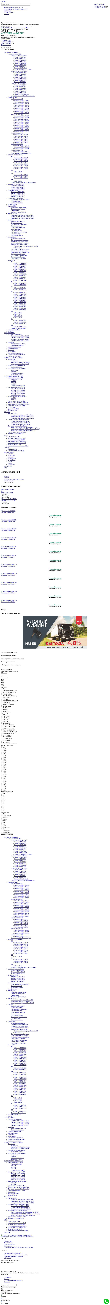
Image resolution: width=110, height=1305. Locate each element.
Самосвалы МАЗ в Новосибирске (21, 153)
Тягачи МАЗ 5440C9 (20, 60)
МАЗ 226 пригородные (18, 395)
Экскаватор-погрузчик (14, 356)
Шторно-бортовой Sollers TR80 (20, 421)
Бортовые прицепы (16, 223)
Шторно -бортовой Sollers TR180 (20, 424)
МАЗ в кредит (8, 1242)
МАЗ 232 (13, 398)
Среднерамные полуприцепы (19, 240)
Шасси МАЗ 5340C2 (20, 269)
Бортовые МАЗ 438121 (21, 161)
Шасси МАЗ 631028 (20, 288)
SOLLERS (7, 412)
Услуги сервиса (12, 449)
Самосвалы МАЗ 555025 (21, 103)
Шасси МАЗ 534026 (20, 268)
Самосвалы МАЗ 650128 (21, 130)
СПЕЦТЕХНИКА (9, 333)
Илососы (13, 371)
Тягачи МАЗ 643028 (20, 82)
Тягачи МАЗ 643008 (20, 74)
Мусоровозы (11, 359)
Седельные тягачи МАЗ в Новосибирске (23, 96)
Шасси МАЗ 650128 (20, 299)
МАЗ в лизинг (8, 1241)
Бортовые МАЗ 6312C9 (21, 178)
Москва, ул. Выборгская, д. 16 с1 (13, 7)
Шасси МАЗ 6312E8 (20, 302)
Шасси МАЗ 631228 (20, 303)
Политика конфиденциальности (13, 1280)
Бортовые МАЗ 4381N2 (21, 164)
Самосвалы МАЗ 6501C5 (21, 128)
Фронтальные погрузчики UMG (17, 441)
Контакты (3, 1)
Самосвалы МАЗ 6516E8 (21, 148)
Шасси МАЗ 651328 (20, 306)
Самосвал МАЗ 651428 (21, 142)
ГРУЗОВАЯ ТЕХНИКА (11, 52)
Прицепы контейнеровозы (19, 224)
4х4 (12, 281)
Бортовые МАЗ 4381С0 (21, 165)
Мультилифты (12, 351)
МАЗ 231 (13, 399)
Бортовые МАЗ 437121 (21, 158)
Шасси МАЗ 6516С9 (20, 323)
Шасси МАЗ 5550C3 (20, 274)
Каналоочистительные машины (17, 368)
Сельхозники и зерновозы (15, 198)
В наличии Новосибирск (18, 328)
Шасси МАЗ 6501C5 (20, 300)
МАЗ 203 (13, 381)
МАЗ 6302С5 (18, 316)
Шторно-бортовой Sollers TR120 (20, 422)
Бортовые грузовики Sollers (16, 184)
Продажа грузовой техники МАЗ (14, 479)
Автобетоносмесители (14, 347)
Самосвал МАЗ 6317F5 (21, 140)
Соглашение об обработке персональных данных (18, 1247)
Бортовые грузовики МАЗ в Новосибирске (23, 182)
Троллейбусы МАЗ (13, 409)
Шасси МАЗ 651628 (20, 320)
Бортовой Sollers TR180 (18, 189)
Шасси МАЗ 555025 (20, 277)
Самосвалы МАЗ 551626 (21, 116)
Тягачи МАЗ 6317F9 (20, 89)
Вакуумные (14, 370)
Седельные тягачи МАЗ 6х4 (19, 71)
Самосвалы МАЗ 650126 (21, 131)
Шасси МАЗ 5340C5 (20, 272)
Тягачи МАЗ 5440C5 (20, 58)
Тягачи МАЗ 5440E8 (20, 65)
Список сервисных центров (16, 450)
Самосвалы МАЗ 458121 (21, 108)
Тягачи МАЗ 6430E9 (20, 77)
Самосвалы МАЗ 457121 (21, 106)
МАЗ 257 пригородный (18, 390)
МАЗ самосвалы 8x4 (17, 144)
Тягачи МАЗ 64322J (20, 91)
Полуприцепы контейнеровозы (20, 249)
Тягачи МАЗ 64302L (20, 75)
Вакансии (10, 457)
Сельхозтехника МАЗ (14, 330)
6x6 (12, 179)
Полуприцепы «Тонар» (18, 257)
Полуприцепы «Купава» (18, 254)
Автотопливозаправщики (15, 353)
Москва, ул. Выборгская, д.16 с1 (13, 1253)
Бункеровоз (14, 360)
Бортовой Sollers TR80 (17, 185)
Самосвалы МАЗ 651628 (21, 145)
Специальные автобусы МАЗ (16, 405)
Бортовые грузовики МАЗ (15, 154)
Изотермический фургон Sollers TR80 (22, 215)
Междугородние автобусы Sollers (17, 426)
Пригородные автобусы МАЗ (16, 387)
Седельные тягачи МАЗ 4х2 (19, 55)
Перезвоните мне (6, 45)
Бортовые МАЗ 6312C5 (21, 176)
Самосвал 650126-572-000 (8, 500)
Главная (6, 476)
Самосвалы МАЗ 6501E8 (21, 117)
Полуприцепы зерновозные (19, 255)
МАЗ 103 (13, 382)
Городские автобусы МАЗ (15, 378)
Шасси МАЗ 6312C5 (20, 294)
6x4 (12, 291)
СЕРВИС (7, 447)
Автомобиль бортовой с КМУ (16, 354)
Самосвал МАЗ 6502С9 (21, 134)
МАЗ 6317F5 (18, 314)
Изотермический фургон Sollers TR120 (22, 216)
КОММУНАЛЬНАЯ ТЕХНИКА (13, 357)
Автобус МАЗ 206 (16, 379)
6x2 (12, 170)
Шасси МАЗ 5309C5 (20, 285)
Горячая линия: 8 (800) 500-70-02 (13, 1256)
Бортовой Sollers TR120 (18, 187)
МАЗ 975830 (18, 247)
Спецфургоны (15, 210)
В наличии (7, 1232)
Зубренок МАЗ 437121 (17, 196)
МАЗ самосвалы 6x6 (17, 133)
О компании (11, 455)
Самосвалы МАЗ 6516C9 (21, 147)
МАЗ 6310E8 (18, 171)
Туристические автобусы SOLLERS (18, 402)
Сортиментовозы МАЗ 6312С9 (20, 337)
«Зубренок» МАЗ (13, 190)
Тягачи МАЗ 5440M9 (20, 68)
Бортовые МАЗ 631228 (21, 175)
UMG (5, 435)
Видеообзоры (11, 460)
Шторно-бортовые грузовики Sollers (18, 419)
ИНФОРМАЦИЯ (9, 452)
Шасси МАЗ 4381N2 (20, 264)
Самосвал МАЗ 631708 (21, 139)
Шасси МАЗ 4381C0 (20, 263)
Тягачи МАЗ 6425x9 (20, 92)
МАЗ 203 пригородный (18, 388)
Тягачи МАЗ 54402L (20, 61)
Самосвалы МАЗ (12, 97)
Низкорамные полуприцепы (19, 241)
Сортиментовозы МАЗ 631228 (20, 336)
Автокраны (11, 342)
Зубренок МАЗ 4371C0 (17, 193)
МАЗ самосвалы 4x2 (17, 99)
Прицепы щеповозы (17, 235)
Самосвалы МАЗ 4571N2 (21, 111)
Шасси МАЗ (11, 260)
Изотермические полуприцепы (20, 252)
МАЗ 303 (13, 384)
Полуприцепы (12, 237)
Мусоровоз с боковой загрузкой (20, 362)
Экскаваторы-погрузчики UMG (17, 443)
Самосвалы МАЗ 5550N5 (21, 110)
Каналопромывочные (17, 373)
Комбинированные (16, 367)
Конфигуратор (5, 1292)
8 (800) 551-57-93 (9, 12)
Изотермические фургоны (18, 207)
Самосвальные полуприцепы (19, 250)
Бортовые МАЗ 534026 (21, 167)
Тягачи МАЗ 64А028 (20, 72)
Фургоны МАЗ (12, 206)
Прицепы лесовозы (16, 226)
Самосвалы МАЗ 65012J (21, 122)
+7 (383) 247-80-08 (99, 7)
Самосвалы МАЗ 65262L (21, 151)
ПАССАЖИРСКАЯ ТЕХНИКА (13, 376)
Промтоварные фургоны (18, 209)
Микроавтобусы (12, 410)
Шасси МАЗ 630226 (20, 309)
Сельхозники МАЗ (16, 201)
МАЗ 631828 (18, 181)
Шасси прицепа (15, 229)
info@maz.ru (7, 11)
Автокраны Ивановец (17, 345)
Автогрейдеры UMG (14, 436)
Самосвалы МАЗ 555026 (21, 102)
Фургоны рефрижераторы (18, 212)
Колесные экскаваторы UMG (16, 440)
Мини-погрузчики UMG (15, 444)
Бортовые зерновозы (17, 202)
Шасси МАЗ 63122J (20, 305)
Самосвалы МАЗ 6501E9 (21, 127)
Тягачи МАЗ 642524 (20, 86)
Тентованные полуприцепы (19, 244)
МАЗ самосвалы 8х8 (17, 150)
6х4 (12, 173)
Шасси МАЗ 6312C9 (20, 292)
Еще (5, 467)
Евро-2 (10, 331)
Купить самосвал (9, 480)
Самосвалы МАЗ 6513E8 (21, 120)
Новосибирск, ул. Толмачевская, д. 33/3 (15, 1255)
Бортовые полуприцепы (18, 238)
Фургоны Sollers (12, 213)
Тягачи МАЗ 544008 (20, 63)
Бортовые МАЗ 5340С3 (21, 159)
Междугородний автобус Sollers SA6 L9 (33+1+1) (25, 429)
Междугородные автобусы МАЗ (17, 396)
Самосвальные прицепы (18, 227)
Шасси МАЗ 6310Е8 (20, 289)
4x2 (12, 156)
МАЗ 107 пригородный (18, 391)
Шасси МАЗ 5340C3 (20, 271)
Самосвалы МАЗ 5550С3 (21, 100)
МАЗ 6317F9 (18, 317)
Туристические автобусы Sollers (17, 432)
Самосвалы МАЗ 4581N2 (21, 105)
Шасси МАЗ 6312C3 (20, 295)
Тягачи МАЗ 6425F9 (20, 85)
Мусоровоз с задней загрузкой (20, 364)
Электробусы (11, 407)
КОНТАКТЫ (8, 466)
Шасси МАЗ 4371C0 (20, 278)
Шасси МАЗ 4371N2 (20, 280)
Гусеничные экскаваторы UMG (17, 438)
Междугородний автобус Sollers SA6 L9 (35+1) (24, 427)
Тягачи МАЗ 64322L (20, 88)
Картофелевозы (12, 204)
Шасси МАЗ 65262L (20, 326)
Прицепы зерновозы (17, 230)
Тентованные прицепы (17, 221)
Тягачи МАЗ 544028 (20, 57)
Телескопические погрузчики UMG (18, 446)
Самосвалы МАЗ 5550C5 (21, 113)
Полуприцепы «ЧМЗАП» (18, 258)
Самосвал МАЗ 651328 (21, 119)
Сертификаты (12, 458)
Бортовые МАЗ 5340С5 (21, 168)
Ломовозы (11, 350)
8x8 (12, 325)
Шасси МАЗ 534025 (20, 266)
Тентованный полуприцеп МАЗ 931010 (26, 246)
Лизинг (10, 461)
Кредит (10, 463)
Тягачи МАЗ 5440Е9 (20, 66)
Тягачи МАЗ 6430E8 (20, 79)
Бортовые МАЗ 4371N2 (21, 162)
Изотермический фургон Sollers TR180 (22, 218)
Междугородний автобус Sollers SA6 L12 (23, 430)
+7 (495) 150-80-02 (99, 6)
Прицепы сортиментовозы (19, 232)
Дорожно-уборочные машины (16, 365)
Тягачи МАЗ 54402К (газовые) (23, 69)
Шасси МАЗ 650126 (20, 297)
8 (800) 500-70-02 (99, 4)
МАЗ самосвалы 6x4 (17, 114)
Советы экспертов (9, 1244)
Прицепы (10, 220)
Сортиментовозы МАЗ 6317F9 (20, 340)
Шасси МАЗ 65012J (20, 308)
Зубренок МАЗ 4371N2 (18, 195)
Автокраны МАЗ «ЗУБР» (18, 343)
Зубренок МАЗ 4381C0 (17, 192)
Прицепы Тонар (15, 233)
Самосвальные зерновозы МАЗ (20, 199)
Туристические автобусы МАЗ (16, 401)
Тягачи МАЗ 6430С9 (20, 80)
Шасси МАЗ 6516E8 (20, 322)
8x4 (12, 319)
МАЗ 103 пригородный (18, 393)
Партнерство (11, 464)
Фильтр (3, 609)
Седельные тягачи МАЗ (14, 54)
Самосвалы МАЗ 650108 (21, 123)
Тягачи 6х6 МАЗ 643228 (21, 94)
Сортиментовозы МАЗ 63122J (20, 339)
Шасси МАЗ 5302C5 (20, 283)
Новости (10, 453)
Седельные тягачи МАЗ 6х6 (19, 83)
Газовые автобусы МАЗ (18, 385)
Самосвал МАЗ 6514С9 (21, 136)
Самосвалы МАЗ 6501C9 (21, 125)
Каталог (6, 477)
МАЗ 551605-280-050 (7, 492)
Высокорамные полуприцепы (19, 243)
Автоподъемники (13, 348)
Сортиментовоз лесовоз (14, 334)
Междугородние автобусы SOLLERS (18, 404)
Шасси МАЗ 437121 (20, 275)
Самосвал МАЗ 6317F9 (21, 137)
